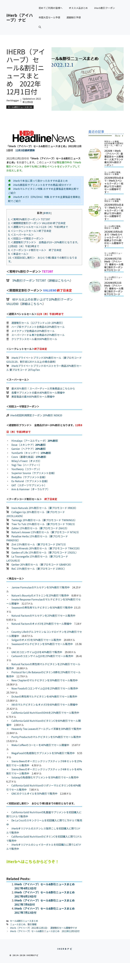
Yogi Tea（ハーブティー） (26, 465)
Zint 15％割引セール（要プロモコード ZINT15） (39, 544)
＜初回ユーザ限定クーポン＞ (26, 238)
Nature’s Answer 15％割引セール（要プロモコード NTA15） (45, 532)
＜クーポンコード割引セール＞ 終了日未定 (35, 250)
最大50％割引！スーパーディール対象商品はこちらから (43, 388)
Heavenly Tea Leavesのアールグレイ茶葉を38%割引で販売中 (46, 729)
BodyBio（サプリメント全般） (29, 477)
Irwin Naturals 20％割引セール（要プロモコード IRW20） (44, 508)
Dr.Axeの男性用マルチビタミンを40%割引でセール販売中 (44, 696)
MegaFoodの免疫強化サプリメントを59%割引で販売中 (43, 753)
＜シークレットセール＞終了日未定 (29, 231)
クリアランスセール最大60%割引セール (34, 339)
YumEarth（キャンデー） (31, 453)
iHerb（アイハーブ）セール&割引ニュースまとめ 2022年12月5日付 (44, 931)
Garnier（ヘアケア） (28, 449)
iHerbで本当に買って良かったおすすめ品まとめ (40, 181)
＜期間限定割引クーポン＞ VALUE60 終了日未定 (37, 223)
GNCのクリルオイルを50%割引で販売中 (34, 793)
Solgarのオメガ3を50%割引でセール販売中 (36, 640)
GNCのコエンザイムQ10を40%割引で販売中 (36, 652)
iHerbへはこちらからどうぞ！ (32, 861)
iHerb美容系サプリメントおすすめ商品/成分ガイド (42, 185)
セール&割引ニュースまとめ (20, 107)
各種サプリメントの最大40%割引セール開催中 (38, 392)
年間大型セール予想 (49, 17)
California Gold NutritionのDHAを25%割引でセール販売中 (45, 712)
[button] (40, 27)
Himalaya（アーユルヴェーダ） (34, 440)
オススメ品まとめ (78, 8)
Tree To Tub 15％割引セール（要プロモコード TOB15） (43, 524)
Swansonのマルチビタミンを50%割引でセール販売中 (42, 644)
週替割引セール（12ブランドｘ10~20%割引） (37, 323)
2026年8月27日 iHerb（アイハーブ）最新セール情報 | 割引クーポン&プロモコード (113, 264)
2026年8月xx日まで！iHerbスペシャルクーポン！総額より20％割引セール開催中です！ (114, 212)
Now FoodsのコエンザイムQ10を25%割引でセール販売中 (44, 688)
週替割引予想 (73, 17)
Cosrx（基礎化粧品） (28, 457)
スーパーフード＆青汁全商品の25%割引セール (38, 335)
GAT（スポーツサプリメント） (29, 485)
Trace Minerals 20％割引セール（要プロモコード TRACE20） (46, 548)
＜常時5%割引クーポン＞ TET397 (30, 219)
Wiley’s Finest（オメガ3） (26, 461)
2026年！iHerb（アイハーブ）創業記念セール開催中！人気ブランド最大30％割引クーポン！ (113, 158)
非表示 (47, 213)
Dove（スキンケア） (28, 445)
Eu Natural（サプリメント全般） (30, 481)
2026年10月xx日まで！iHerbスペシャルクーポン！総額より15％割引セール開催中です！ (113, 239)
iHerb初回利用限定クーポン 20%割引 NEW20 (36, 415)
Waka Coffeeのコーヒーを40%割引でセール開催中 (40, 745)
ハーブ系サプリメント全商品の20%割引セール (38, 327)
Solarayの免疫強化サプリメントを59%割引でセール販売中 (45, 777)
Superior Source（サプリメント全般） (33, 473)
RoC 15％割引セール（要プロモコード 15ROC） (38, 568)
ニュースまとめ (17, 924)
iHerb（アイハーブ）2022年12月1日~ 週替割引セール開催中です (43, 927)
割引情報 (32, 924)
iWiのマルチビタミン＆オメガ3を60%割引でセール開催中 (44, 704)
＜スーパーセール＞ (21, 234)
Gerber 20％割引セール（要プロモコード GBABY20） (42, 564)
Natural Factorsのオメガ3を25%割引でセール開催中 (41, 624)
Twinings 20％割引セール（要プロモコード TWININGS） (44, 520)
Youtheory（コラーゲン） (26, 469)
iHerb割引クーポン (104, 8)
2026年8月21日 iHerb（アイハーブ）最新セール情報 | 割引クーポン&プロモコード (113, 288)
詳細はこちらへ (59, 280)
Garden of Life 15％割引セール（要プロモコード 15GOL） (44, 552)
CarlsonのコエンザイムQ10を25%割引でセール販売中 (42, 656)
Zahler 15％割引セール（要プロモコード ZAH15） (40, 528)
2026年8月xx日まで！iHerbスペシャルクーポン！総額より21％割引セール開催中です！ (114, 185)
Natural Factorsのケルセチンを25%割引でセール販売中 (43, 615)
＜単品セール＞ (18, 254)
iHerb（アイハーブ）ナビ (19, 17)
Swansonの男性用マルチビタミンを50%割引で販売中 (42, 607)
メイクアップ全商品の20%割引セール (33, 331)
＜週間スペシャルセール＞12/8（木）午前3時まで (38, 227)
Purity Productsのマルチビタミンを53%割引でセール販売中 (46, 737)
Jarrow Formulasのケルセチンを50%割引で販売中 (40, 587)
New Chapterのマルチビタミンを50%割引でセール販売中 (44, 680)
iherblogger (12, 100)
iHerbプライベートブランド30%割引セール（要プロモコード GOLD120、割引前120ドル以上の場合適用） (44, 360)
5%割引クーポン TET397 (29, 280)
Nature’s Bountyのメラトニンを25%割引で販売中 (40, 595)
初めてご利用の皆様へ (50, 8)
